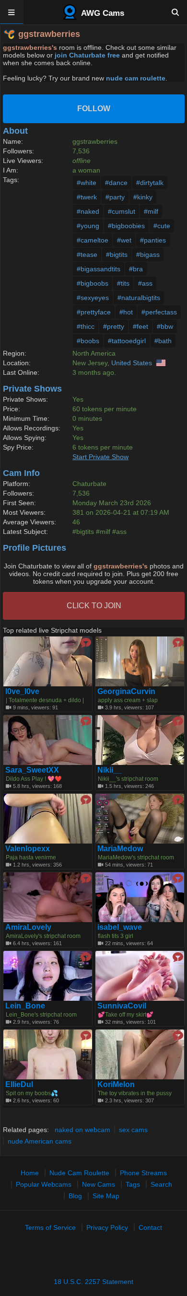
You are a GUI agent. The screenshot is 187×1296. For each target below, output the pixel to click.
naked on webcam (82, 1130)
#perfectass (159, 312)
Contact (150, 1227)
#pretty (113, 326)
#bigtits (117, 254)
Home (30, 1173)
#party (115, 197)
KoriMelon (116, 1084)
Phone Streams (143, 1173)
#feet (140, 326)
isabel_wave (119, 927)
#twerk (87, 197)
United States (131, 363)
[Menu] (11, 12)
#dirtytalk (150, 182)
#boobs (88, 341)
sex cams (133, 1130)
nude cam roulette (135, 78)
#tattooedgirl (127, 341)
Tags (133, 1184)
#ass (145, 283)
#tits (123, 283)
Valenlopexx (27, 849)
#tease (87, 254)
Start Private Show (100, 457)
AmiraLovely (28, 927)
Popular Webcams (43, 1184)
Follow (93, 108)
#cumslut (121, 211)
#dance (116, 182)
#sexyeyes (93, 297)
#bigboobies (126, 226)
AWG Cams (101, 13)
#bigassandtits (98, 269)
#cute (161, 226)
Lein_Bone (25, 1006)
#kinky (142, 197)
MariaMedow (120, 849)
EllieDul (19, 1084)
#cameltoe (92, 240)
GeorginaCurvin (126, 691)
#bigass (148, 254)
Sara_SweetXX (32, 770)
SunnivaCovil (121, 1006)
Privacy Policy (107, 1227)
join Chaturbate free (87, 55)
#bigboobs (92, 283)
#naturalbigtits (138, 297)
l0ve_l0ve (22, 691)
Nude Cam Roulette (79, 1173)
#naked (88, 211)
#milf (151, 211)
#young (88, 226)
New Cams (98, 1184)
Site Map (106, 1196)
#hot (126, 312)
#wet (124, 240)
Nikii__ (109, 770)
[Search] (175, 12)
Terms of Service (50, 1227)
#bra (136, 269)
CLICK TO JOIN (94, 606)
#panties (153, 240)
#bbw (165, 326)
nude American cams (39, 1141)
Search (161, 1184)
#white (86, 182)
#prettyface (94, 312)
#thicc (85, 326)
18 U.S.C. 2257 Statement (93, 1281)
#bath (163, 341)
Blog (75, 1196)
